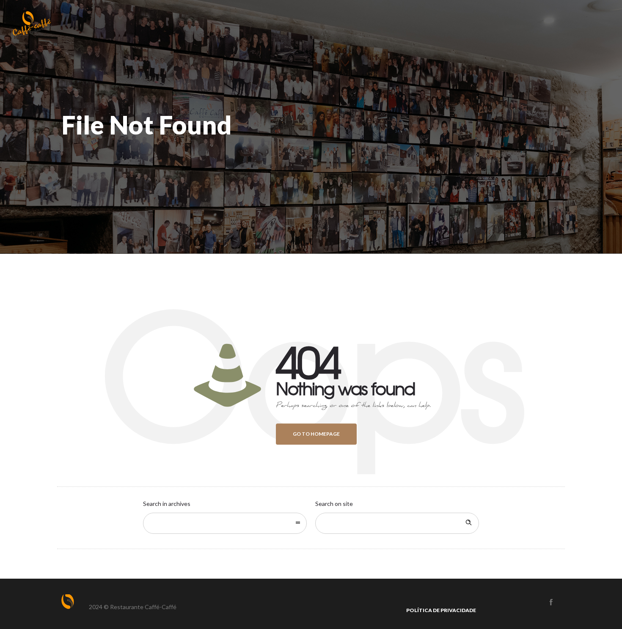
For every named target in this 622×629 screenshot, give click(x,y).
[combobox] (225, 523)
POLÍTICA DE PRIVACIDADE (441, 610)
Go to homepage (316, 434)
